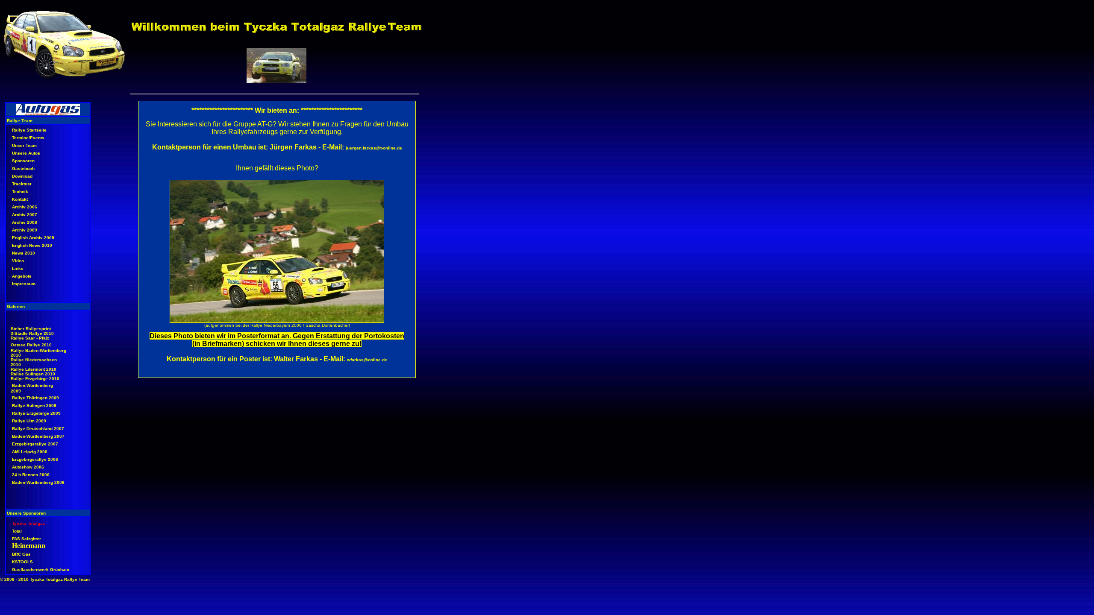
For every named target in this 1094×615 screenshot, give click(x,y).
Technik (20, 191)
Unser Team (24, 145)
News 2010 (23, 253)
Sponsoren (23, 160)
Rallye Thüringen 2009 (35, 397)
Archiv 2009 (24, 230)
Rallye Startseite (29, 130)
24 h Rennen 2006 (31, 474)
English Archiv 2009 (33, 237)
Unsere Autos (26, 153)
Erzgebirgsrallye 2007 (35, 444)
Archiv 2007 (24, 214)
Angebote (22, 276)
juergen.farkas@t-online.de (374, 148)
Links (18, 268)
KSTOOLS (22, 561)
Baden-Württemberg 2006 (38, 482)
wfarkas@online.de (367, 359)
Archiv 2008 (24, 222)
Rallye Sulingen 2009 (34, 405)
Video (18, 260)
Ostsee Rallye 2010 (31, 345)
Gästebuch (23, 168)
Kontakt (20, 199)
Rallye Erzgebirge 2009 (36, 413)
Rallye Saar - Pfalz (30, 338)
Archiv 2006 (24, 207)
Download (22, 176)
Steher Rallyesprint (31, 328)
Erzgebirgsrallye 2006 (35, 459)
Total (17, 531)
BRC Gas (21, 554)
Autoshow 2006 (28, 467)
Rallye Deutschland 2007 (38, 428)
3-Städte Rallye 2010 (32, 333)
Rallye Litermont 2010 (33, 369)
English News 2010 (32, 245)
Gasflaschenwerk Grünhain (40, 569)
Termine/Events (28, 137)
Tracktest (21, 184)
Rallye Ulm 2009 (29, 421)
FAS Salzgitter (26, 538)
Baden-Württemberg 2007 (38, 436)
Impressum (23, 283)
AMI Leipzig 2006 (29, 451)
